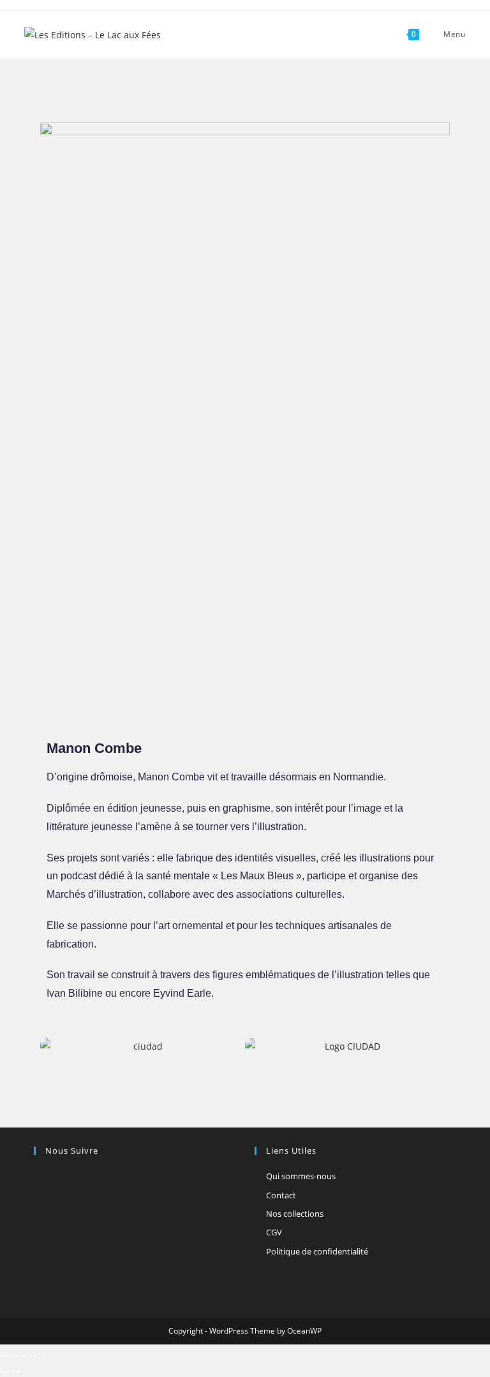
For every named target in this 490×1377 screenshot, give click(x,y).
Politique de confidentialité (317, 1251)
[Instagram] (57, 1177)
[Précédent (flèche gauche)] (4, 1372)
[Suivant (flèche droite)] (15, 1372)
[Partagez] (27, 1356)
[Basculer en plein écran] (15, 1356)
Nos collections (294, 1213)
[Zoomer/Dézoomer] (4, 1356)
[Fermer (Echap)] (38, 1356)
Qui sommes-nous (301, 1176)
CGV (274, 1232)
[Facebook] (41, 1177)
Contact (281, 1195)
